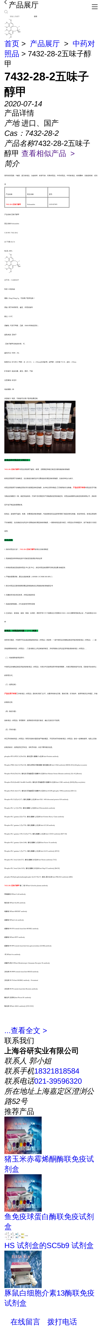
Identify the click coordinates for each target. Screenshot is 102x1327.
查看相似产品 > (48, 153)
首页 (11, 43)
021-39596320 (58, 1081)
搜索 (35, 16)
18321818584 (56, 1071)
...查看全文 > (25, 1030)
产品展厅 (45, 43)
